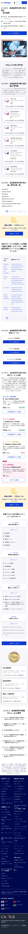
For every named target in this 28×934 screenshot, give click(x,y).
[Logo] (7, 3)
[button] (15, 2)
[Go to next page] (25, 211)
